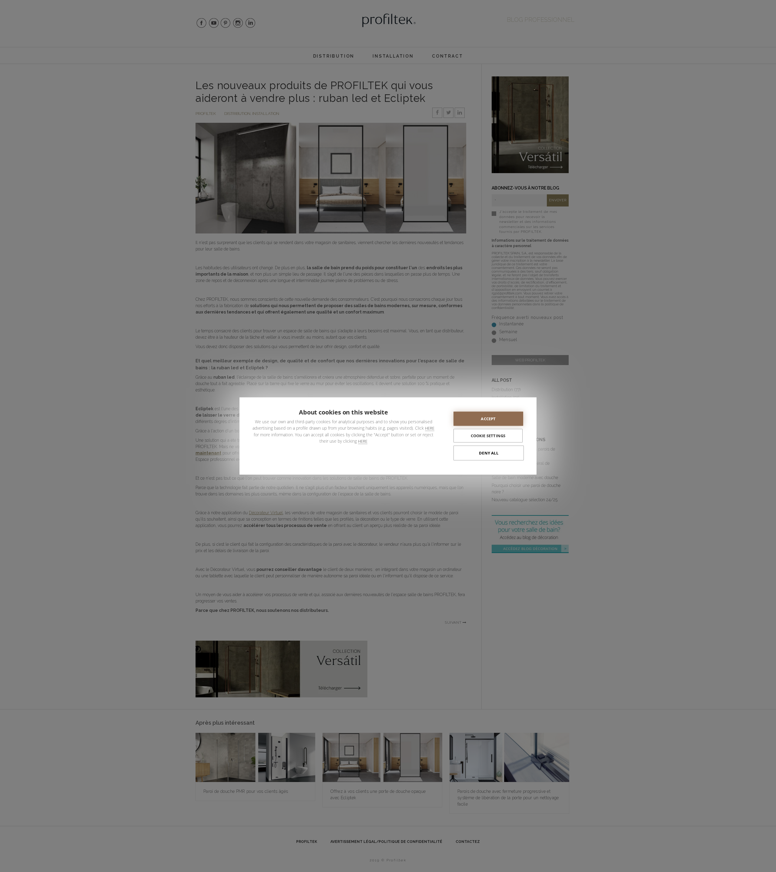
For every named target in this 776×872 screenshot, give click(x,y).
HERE (429, 428)
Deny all (488, 453)
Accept (488, 418)
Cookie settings (488, 435)
